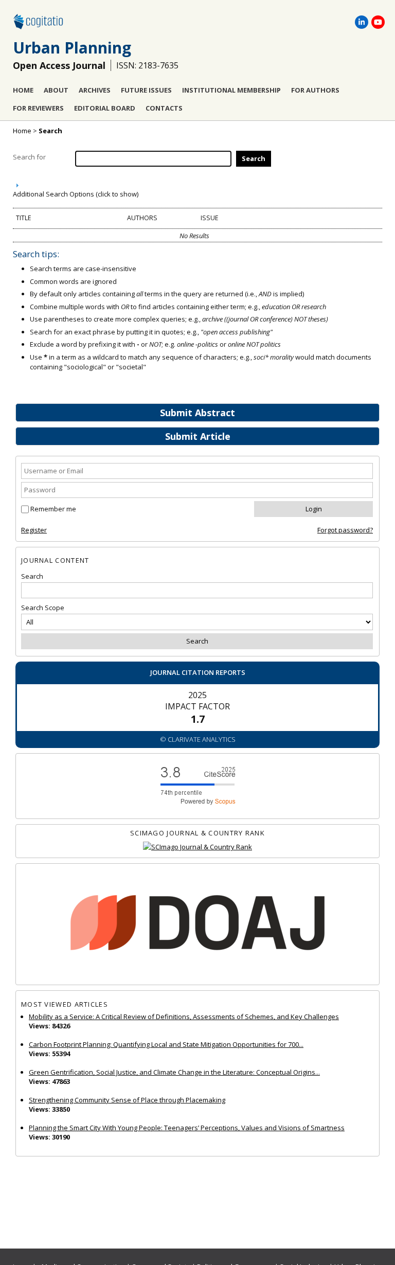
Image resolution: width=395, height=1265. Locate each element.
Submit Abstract (197, 412)
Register (34, 529)
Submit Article (197, 436)
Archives (95, 90)
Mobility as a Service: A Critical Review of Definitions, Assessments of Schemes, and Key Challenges (184, 1016)
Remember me (53, 508)
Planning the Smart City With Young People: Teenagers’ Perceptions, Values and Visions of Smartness (187, 1127)
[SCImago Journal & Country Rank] (197, 847)
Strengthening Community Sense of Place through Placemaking (127, 1099)
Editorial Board (104, 108)
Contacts (164, 108)
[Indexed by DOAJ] (197, 924)
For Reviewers (38, 108)
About (56, 90)
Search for (29, 157)
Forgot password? (345, 529)
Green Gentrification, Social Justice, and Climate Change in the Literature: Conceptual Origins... (174, 1072)
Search (50, 130)
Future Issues (146, 90)
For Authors (315, 90)
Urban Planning (72, 47)
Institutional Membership (231, 90)
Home (23, 90)
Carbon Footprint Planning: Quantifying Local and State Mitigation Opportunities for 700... (166, 1044)
